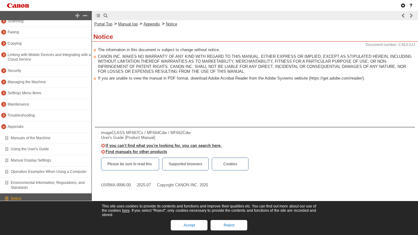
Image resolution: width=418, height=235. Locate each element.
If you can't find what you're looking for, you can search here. (164, 145)
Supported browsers (185, 164)
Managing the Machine (27, 82)
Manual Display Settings (31, 160)
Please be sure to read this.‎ (130, 164)
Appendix (16, 127)
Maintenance (18, 104)
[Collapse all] (85, 15)
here (126, 210)
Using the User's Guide (30, 149)
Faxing (13, 32)
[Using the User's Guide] (411, 5)
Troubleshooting (21, 115)
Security (14, 71)
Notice (16, 198)
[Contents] (98, 15)
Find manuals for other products (136, 151)
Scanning (16, 21)
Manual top (128, 24)
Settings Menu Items (24, 93)
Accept (189, 225)
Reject (229, 225)
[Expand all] (77, 15)
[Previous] (403, 15)
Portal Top (103, 24)
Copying (15, 43)
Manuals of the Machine (30, 138)
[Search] (105, 15)
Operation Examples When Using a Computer (49, 172)
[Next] (411, 15)
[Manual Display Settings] (403, 5)
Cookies (230, 164)
